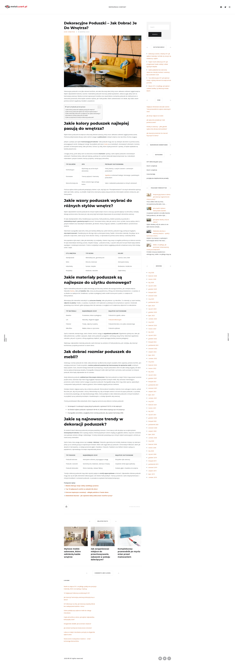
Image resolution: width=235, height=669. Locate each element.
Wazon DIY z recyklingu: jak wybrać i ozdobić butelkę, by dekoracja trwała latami (158, 88)
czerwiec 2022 (152, 358)
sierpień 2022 (152, 352)
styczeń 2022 (152, 375)
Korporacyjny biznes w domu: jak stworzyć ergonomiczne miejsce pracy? (159, 197)
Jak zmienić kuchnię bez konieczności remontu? (78, 628)
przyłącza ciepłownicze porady (158, 178)
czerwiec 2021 (152, 398)
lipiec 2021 (151, 395)
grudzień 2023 (152, 312)
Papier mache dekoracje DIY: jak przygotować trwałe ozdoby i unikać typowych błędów (157, 64)
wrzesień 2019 (152, 467)
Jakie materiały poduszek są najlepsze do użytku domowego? (83, 113)
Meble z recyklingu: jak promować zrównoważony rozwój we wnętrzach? (158, 247)
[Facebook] (221, 7)
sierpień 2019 (152, 471)
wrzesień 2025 (152, 296)
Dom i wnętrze (69, 32)
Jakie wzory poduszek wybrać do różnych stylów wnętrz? (82, 111)
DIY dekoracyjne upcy (154, 162)
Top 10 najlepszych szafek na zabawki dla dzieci (82, 489)
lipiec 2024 (151, 305)
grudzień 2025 (152, 289)
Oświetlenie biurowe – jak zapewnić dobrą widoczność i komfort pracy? (89, 495)
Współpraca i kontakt (117, 7)
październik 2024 (153, 302)
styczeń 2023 (152, 335)
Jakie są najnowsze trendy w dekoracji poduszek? (80, 117)
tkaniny (72, 291)
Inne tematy (151, 174)
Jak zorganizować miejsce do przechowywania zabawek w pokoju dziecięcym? (100, 554)
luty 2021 (151, 411)
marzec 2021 (152, 408)
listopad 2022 (152, 342)
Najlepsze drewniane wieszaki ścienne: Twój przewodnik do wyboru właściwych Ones (159, 109)
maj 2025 (151, 299)
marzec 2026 (152, 279)
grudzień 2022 (152, 339)
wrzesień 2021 (152, 388)
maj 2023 (151, 322)
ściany (106, 144)
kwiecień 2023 (152, 325)
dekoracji (73, 424)
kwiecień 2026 (152, 276)
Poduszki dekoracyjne (115, 320)
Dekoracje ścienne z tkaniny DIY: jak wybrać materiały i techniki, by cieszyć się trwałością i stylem (159, 56)
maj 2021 (151, 401)
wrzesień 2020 (152, 428)
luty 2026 (151, 282)
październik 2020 (153, 424)
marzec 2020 (152, 448)
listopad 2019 (152, 461)
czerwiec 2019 (152, 477)
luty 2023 (151, 332)
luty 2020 (151, 451)
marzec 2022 (152, 368)
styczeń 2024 (152, 309)
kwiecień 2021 (152, 405)
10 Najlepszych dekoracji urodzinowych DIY (77, 593)
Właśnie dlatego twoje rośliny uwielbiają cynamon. (82, 486)
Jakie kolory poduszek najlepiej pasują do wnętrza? (80, 109)
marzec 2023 (152, 329)
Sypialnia (107, 175)
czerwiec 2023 (152, 319)
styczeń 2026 (152, 286)
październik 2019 (153, 464)
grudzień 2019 (152, 457)
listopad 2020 (152, 421)
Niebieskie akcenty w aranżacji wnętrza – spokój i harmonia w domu (158, 233)
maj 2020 (151, 441)
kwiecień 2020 (152, 444)
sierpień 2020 (152, 431)
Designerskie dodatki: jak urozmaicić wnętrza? (77, 624)
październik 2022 (153, 345)
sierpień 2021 (152, 391)
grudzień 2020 (152, 418)
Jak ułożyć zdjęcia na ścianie (155, 116)
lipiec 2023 (151, 315)
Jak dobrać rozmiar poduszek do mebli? (77, 115)
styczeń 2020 (152, 454)
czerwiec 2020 (152, 438)
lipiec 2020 (151, 434)
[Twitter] (225, 7)
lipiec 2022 (151, 355)
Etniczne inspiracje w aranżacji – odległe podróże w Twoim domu (87, 492)
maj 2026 (151, 272)
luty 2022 (151, 372)
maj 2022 (151, 362)
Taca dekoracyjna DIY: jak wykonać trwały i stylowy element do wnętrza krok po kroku (159, 80)
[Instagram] (229, 7)
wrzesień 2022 (152, 348)
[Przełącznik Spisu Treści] (98, 107)
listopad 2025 (152, 292)
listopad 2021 (152, 381)
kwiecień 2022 (152, 365)
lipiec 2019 (151, 474)
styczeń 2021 (152, 414)
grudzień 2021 (152, 378)
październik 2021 (153, 385)
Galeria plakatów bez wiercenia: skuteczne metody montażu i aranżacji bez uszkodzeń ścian (158, 72)
